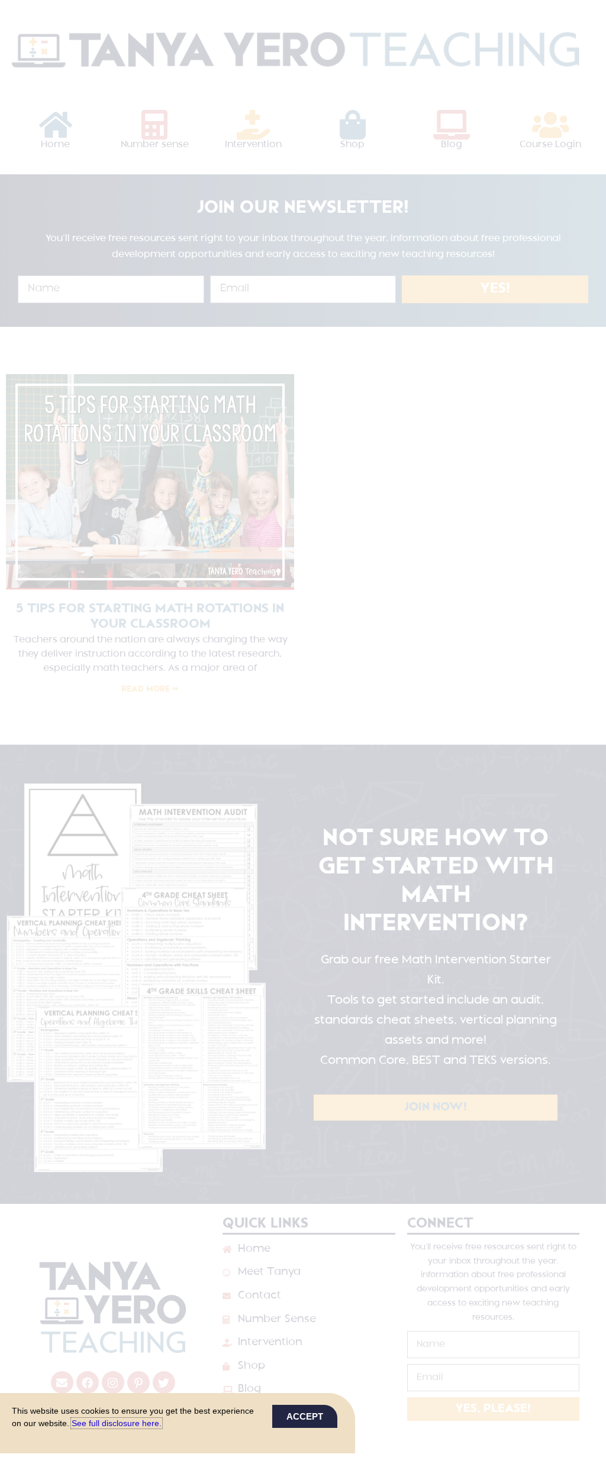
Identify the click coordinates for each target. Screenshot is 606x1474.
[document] (303, 737)
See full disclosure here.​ (117, 1423)
